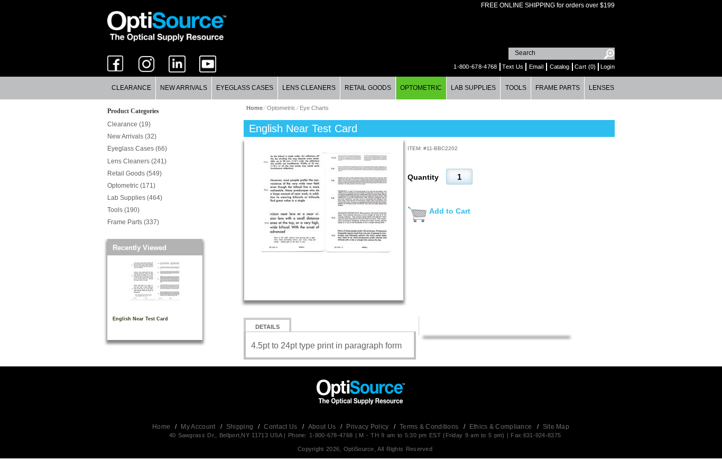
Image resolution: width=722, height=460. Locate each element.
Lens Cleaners (309, 87)
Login (607, 66)
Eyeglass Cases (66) (137, 148)
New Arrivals (183, 87)
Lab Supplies (473, 87)
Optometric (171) (131, 185)
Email (536, 66)
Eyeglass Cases (244, 87)
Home (162, 426)
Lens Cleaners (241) (136, 161)
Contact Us (281, 426)
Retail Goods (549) (134, 173)
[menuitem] (131, 88)
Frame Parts (557, 87)
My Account (199, 426)
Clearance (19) (129, 124)
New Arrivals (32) (131, 136)
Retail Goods (368, 87)
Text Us (512, 66)
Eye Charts (314, 108)
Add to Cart (449, 211)
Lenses (601, 87)
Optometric (421, 87)
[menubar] (360, 88)
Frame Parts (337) (133, 222)
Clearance (131, 87)
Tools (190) (123, 210)
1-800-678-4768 (475, 66)
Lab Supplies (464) (134, 197)
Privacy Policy (368, 426)
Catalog (559, 66)
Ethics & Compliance (501, 426)
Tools (515, 87)
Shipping (240, 426)
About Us (323, 426)
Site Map (556, 426)
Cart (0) (585, 66)
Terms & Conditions (430, 426)
